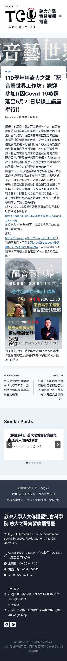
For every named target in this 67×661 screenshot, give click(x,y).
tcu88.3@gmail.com (21, 575)
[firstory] (13, 624)
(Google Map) (17, 599)
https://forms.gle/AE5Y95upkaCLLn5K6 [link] (31, 238)
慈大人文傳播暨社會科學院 (43, 500)
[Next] (57, 444)
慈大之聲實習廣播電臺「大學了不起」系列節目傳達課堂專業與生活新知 (16, 385)
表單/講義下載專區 (23, 494)
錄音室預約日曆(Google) (33, 488)
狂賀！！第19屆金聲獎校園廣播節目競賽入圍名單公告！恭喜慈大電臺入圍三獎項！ (50, 387)
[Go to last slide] (9, 444)
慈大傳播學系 (15, 500)
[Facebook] (6, 624)
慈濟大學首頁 (46, 494)
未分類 (8, 71)
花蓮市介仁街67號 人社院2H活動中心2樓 (33, 594)
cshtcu (12, 117)
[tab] (27, 463)
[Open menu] (60, 16)
